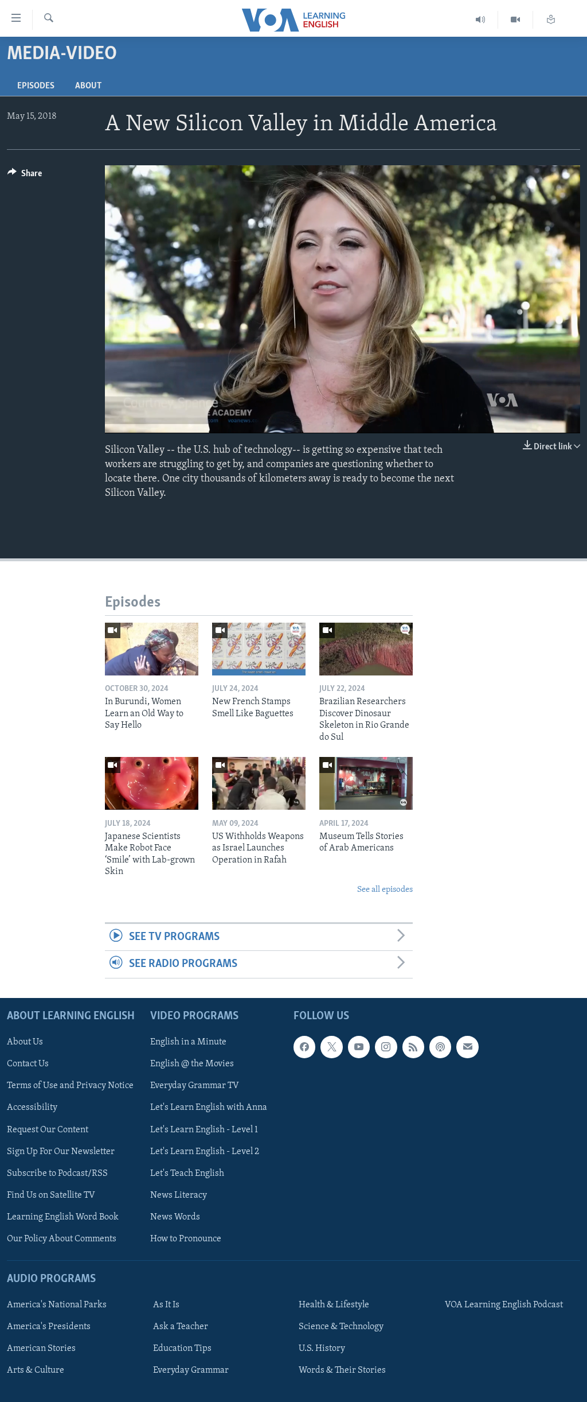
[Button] (24, 176)
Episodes (35, 86)
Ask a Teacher (180, 1326)
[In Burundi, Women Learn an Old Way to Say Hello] (151, 649)
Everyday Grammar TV (194, 1085)
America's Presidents (49, 1326)
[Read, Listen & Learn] (551, 20)
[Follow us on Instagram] (386, 1047)
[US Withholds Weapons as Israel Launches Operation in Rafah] (259, 783)
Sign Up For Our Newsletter (61, 1151)
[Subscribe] (467, 1047)
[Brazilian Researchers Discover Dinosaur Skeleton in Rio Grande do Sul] (366, 649)
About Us (25, 1042)
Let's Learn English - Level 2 (204, 1151)
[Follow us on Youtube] (359, 1047)
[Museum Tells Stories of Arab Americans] (366, 783)
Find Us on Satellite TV (51, 1194)
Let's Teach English (187, 1173)
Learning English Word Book (63, 1216)
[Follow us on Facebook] (304, 1047)
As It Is (166, 1305)
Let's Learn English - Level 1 (204, 1129)
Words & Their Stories (342, 1370)
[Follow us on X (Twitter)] (331, 1047)
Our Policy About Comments (61, 1238)
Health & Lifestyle (334, 1305)
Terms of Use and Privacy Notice (70, 1085)
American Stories (41, 1348)
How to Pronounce (185, 1238)
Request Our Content (47, 1129)
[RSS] (413, 1047)
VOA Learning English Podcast (504, 1305)
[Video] (515, 20)
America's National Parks (57, 1305)
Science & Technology (341, 1326)
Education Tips (182, 1348)
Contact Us (28, 1064)
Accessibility (32, 1107)
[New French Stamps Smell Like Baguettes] (259, 649)
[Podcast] (440, 1047)
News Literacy (178, 1194)
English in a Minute (188, 1042)
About (88, 86)
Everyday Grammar (191, 1370)
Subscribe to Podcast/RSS (57, 1173)
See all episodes (385, 890)
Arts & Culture (35, 1370)
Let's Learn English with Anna (208, 1107)
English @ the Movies (192, 1064)
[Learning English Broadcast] (480, 20)
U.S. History (322, 1348)
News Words (175, 1216)
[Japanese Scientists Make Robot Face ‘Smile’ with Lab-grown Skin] (151, 783)
